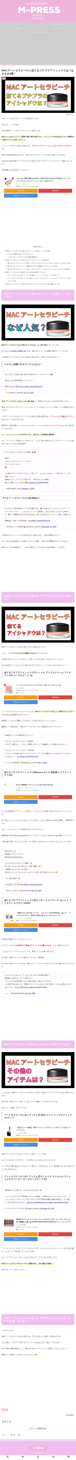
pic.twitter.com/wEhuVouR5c (38, 482)
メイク (5, 1406)
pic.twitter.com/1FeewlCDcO (31, 882)
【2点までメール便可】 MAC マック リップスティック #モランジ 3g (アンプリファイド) (43, 1127)
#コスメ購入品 (15, 386)
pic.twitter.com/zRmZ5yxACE (39, 520)
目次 (35, 247)
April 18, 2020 (36, 889)
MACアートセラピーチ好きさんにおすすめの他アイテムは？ (26, 272)
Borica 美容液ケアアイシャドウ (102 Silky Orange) (34, 784)
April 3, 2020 (42, 762)
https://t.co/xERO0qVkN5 (36, 1199)
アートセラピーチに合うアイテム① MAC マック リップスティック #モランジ (33, 275)
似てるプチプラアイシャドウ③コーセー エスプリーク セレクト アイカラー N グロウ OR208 (38, 269)
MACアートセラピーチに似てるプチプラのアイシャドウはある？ (27, 260)
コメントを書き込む (38, 1425)
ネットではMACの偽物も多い (16, 351)
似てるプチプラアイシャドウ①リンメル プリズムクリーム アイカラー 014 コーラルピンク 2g (39, 263)
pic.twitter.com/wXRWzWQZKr (57, 1199)
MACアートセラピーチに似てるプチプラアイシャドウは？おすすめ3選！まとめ (32, 284)
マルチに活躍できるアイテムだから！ (20, 254)
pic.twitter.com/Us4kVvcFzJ (32, 386)
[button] (70, 676)
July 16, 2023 (29, 393)
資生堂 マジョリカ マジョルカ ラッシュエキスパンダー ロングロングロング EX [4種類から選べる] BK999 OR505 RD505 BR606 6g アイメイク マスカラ (43, 1217)
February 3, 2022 (28, 489)
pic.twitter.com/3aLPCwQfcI (36, 985)
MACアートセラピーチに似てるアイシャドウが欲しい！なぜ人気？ (28, 251)
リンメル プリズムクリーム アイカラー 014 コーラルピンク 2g (38, 684)
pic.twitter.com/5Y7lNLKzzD (27, 755)
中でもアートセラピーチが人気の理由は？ (24, 257)
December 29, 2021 (47, 1205)
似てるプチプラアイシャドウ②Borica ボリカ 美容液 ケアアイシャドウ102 (32, 266)
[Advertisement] (38, 51)
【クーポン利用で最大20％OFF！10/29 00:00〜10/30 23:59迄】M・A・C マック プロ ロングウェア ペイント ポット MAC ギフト (43, 180)
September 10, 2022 (48, 526)
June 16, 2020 (30, 991)
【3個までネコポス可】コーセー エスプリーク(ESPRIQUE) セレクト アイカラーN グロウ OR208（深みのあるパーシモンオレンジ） (43, 912)
